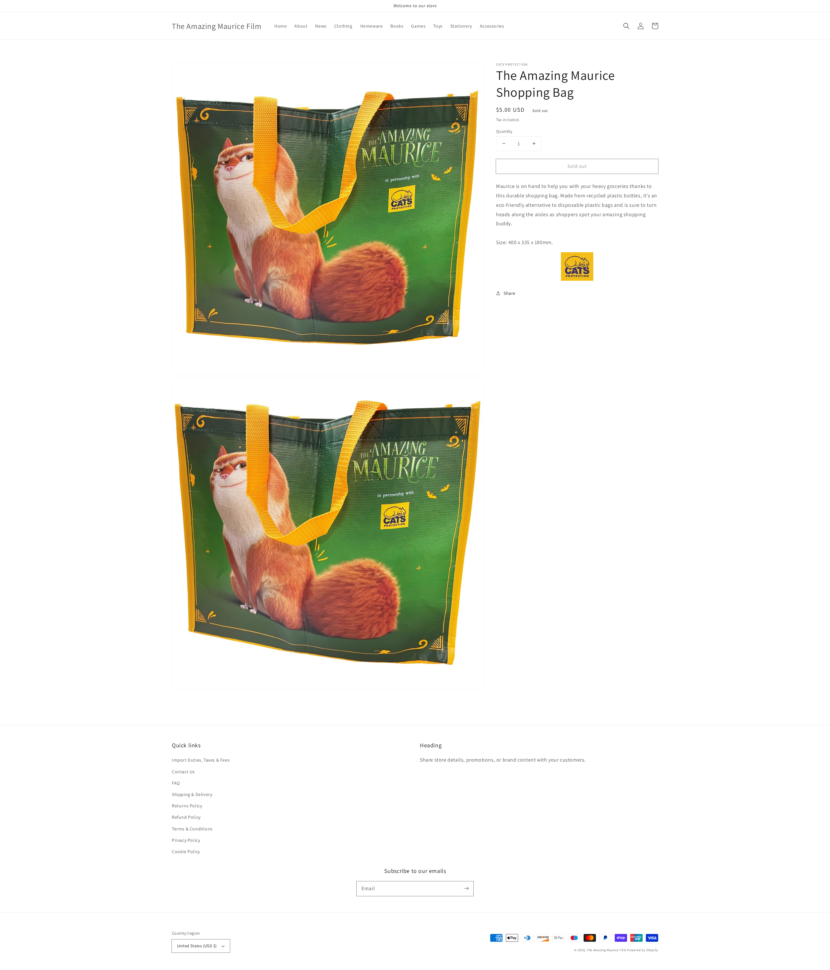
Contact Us (183, 772)
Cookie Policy (186, 851)
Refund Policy (186, 817)
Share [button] (510, 293)
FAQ (176, 783)
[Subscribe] (466, 888)
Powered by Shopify (642, 950)
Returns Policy (187, 806)
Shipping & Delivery (192, 794)
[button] (626, 26)
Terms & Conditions (192, 829)
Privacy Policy (186, 840)
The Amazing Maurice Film (606, 950)
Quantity (504, 131)
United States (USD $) (197, 946)
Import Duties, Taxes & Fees (201, 760)
